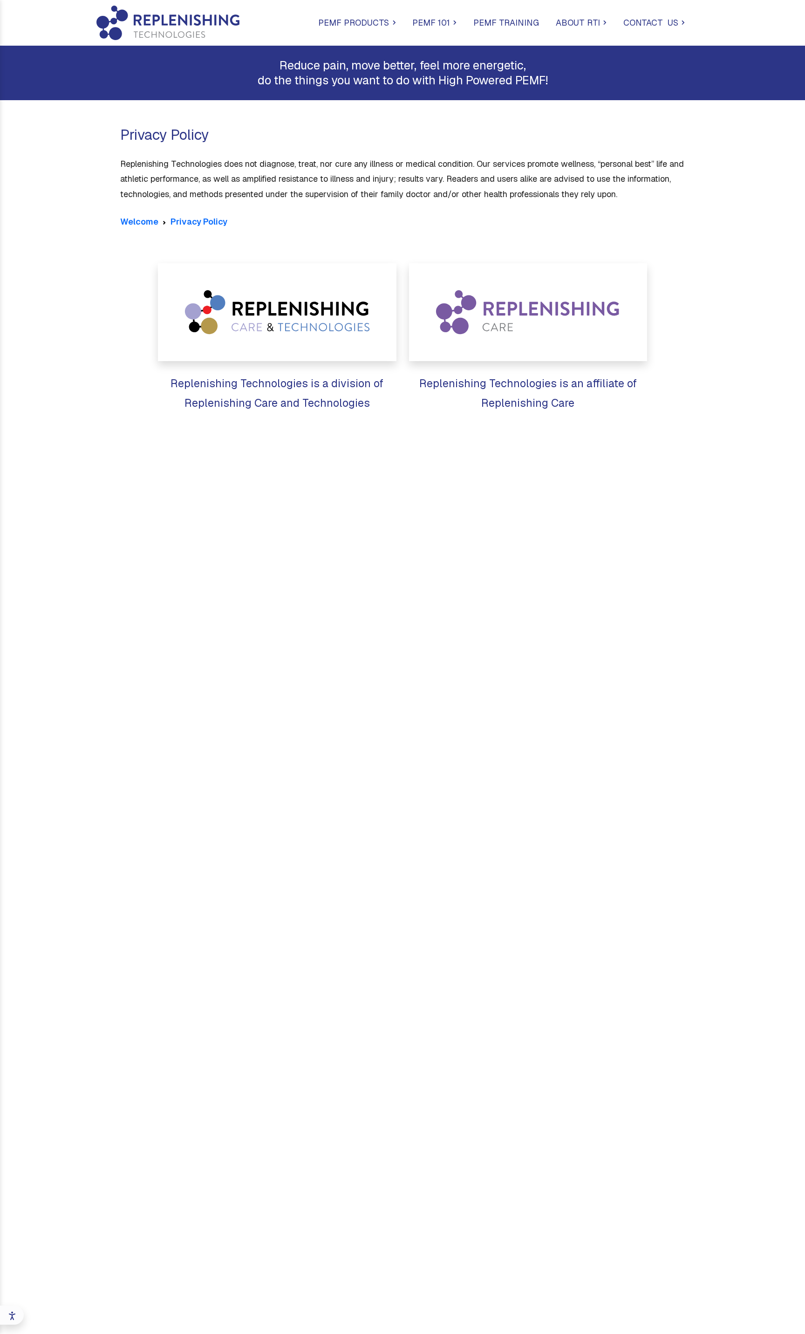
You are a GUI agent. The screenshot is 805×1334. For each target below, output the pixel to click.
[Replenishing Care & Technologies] (277, 312)
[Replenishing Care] (528, 312)
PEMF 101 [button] (431, 22)
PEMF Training (506, 22)
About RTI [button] (578, 22)
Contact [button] (650, 22)
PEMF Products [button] (353, 22)
